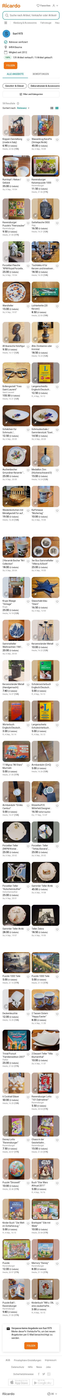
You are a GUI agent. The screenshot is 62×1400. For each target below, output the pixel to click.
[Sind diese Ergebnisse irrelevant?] (18, 103)
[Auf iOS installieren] (19, 1382)
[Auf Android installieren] (43, 1382)
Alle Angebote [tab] (15, 74)
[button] (43, 5)
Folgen (10, 65)
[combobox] (31, 15)
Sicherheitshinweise (23, 1374)
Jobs (48, 1367)
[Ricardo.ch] (11, 6)
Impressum (50, 1360)
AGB (8, 1360)
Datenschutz (17, 1367)
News (39, 1367)
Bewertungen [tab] (41, 74)
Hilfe (30, 1367)
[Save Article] (28, 139)
